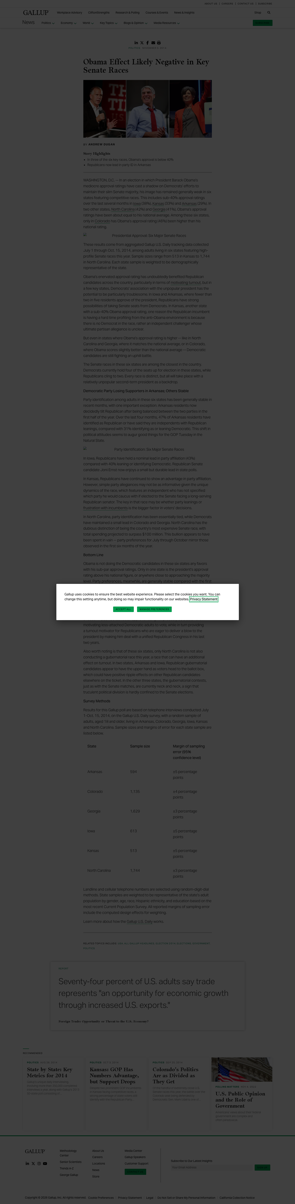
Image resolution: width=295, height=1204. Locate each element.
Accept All (123, 609)
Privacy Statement (204, 599)
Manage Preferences (154, 609)
